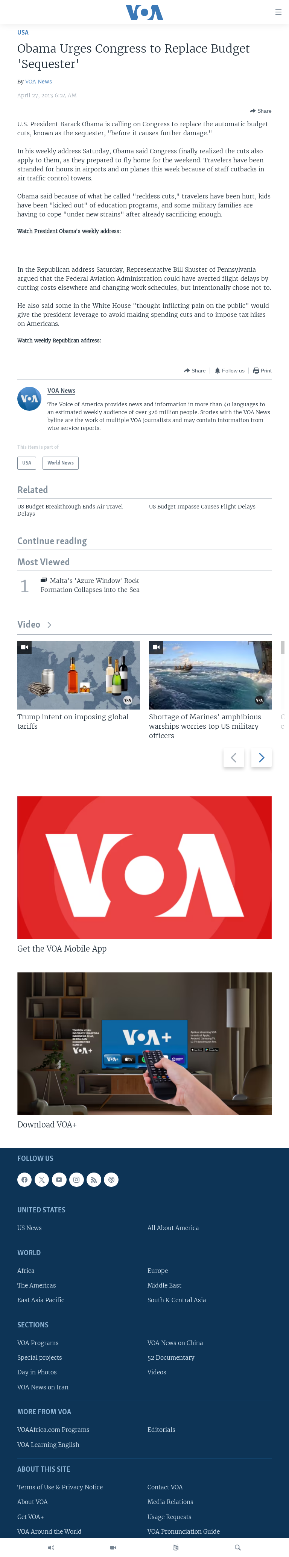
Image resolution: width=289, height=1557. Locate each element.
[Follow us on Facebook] (24, 1180)
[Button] (261, 110)
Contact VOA (165, 1487)
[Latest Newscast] (51, 1547)
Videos (157, 1372)
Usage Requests (170, 1517)
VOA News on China (175, 1343)
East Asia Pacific (40, 1300)
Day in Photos (37, 1372)
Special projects (39, 1357)
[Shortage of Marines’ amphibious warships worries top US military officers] (210, 675)
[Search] (238, 1547)
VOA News (38, 81)
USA (23, 33)
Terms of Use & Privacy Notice (60, 1487)
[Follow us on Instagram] (76, 1180)
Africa (26, 1270)
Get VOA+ (30, 1517)
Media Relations (170, 1502)
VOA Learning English (48, 1444)
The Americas (36, 1285)
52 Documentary (171, 1357)
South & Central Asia (177, 1300)
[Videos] (113, 1547)
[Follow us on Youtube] (59, 1180)
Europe (158, 1270)
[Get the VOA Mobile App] (144, 867)
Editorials (161, 1429)
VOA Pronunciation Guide (184, 1531)
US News (29, 1228)
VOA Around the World (49, 1531)
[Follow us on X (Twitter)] (42, 1180)
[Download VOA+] (144, 1043)
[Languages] (175, 1547)
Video (28, 625)
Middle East (164, 1285)
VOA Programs (38, 1343)
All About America (173, 1228)
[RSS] (94, 1180)
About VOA (32, 1502)
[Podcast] (111, 1180)
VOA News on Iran (42, 1387)
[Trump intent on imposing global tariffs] (78, 675)
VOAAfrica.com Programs (53, 1429)
